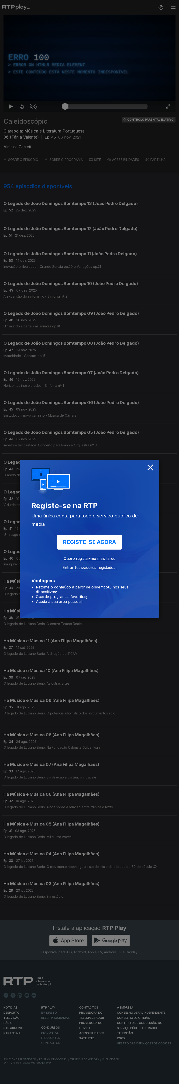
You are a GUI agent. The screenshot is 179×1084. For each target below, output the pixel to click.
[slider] (106, 1078)
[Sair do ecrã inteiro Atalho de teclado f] (171, 1078)
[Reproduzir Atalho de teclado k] (7, 1078)
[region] (89, 542)
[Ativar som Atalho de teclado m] (29, 1078)
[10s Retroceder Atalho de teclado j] (18, 1078)
